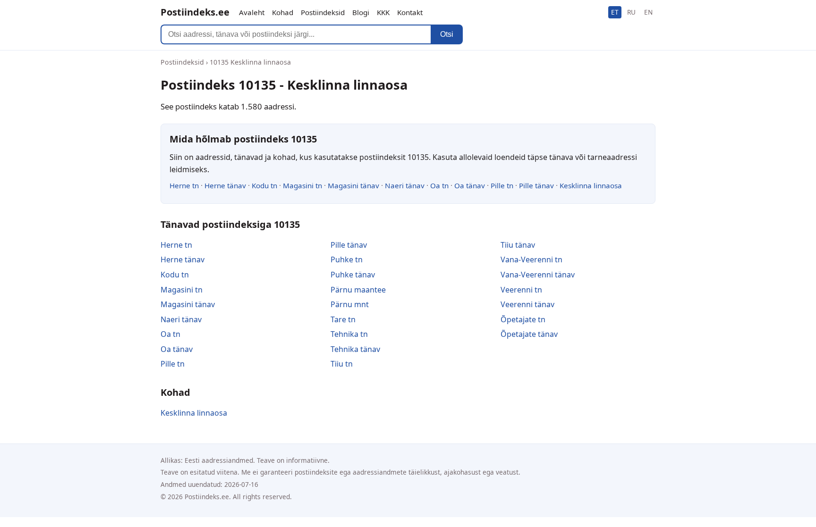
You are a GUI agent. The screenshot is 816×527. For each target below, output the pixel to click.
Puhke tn (347, 259)
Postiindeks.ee (195, 12)
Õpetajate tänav (529, 334)
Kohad (282, 12)
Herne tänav (225, 185)
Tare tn (343, 319)
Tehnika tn (349, 334)
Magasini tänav (353, 185)
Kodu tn (264, 185)
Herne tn (184, 185)
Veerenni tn (521, 289)
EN (648, 12)
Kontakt (410, 12)
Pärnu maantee (358, 289)
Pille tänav (536, 185)
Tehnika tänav (355, 349)
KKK (383, 12)
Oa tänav (469, 185)
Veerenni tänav (527, 304)
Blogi (360, 12)
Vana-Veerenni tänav (538, 274)
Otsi (446, 34)
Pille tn (502, 185)
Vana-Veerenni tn (531, 259)
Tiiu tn (342, 364)
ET (615, 12)
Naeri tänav (405, 185)
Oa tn (439, 185)
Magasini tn (302, 185)
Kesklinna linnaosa (591, 185)
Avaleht (251, 12)
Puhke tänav (353, 274)
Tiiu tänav (518, 245)
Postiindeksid (323, 12)
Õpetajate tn (523, 319)
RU (631, 12)
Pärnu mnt (350, 304)
